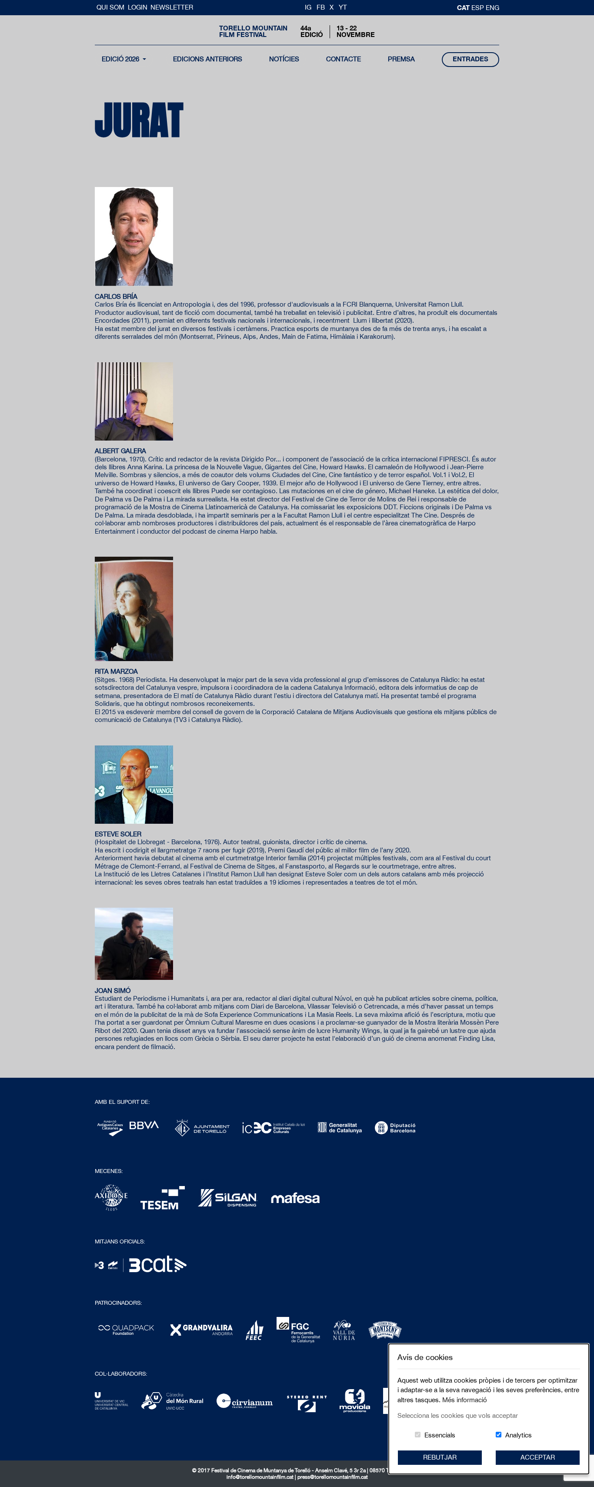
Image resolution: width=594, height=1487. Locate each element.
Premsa (401, 59)
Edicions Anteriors (207, 59)
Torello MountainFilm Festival (253, 31)
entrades (470, 59)
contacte (343, 59)
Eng (492, 7)
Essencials (439, 1435)
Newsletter (171, 7)
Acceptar (538, 1457)
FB (321, 7)
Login (137, 7)
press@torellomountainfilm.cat (332, 1477)
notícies (284, 59)
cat (464, 7)
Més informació (464, 1399)
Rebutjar (440, 1457)
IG (308, 7)
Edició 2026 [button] (121, 59)
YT (343, 7)
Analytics (518, 1435)
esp (478, 7)
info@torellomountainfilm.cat (261, 1477)
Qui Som (111, 7)
